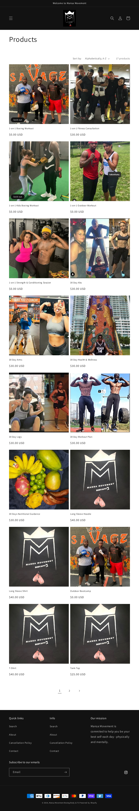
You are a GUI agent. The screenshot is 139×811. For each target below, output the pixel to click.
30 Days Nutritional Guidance (24, 514)
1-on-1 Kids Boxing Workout (24, 205)
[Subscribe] (65, 772)
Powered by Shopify (88, 803)
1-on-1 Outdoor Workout (83, 205)
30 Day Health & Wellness (83, 359)
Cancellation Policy (20, 742)
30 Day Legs (15, 436)
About (12, 734)
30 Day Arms (15, 359)
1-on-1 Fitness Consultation (84, 128)
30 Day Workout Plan (81, 436)
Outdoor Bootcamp (80, 591)
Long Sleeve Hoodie (80, 514)
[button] (11, 18)
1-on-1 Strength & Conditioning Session (30, 282)
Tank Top (75, 668)
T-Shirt (12, 668)
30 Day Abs (76, 282)
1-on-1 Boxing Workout (21, 128)
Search (13, 726)
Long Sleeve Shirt (18, 591)
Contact (13, 751)
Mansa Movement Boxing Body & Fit (64, 803)
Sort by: (77, 58)
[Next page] (79, 691)
